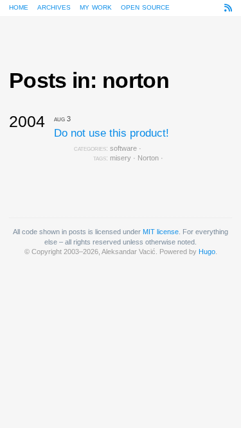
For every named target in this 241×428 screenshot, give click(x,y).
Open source (145, 6)
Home (18, 6)
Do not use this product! (111, 133)
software (123, 148)
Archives (54, 6)
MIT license (161, 231)
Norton (148, 158)
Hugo (207, 251)
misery (120, 158)
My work (96, 6)
